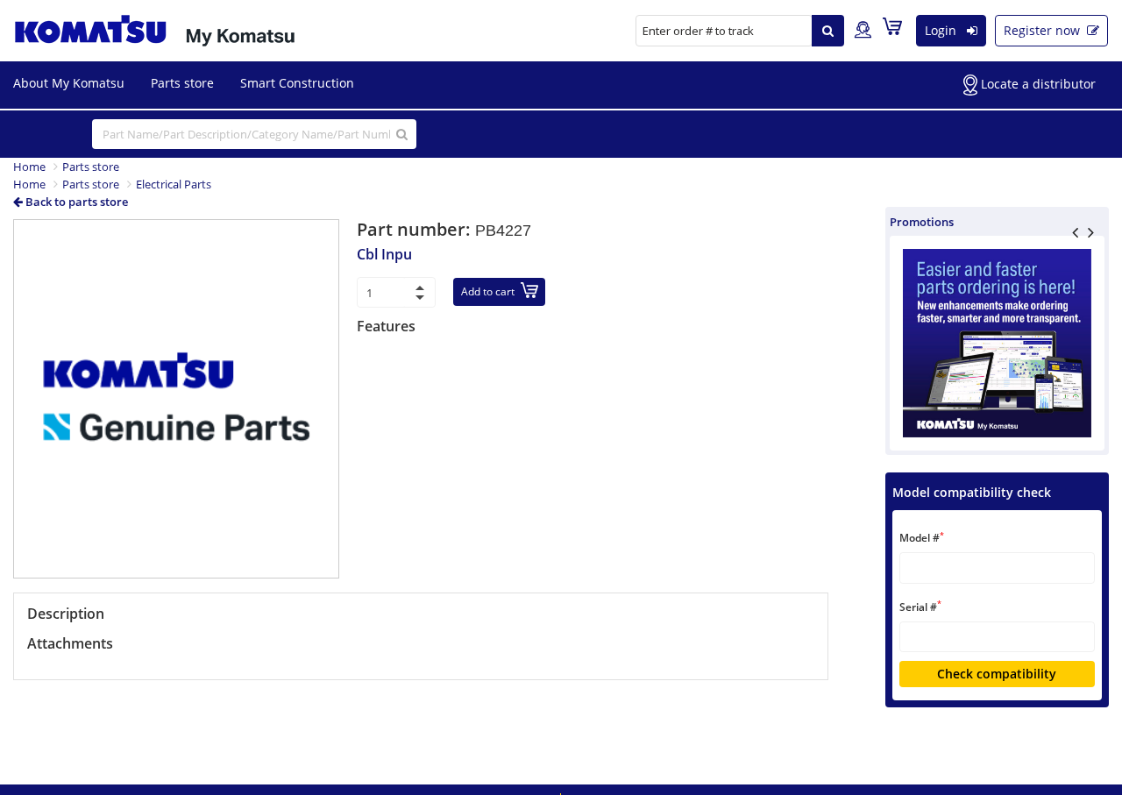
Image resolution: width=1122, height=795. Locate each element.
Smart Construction (297, 83)
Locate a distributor (1036, 83)
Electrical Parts (173, 184)
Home (29, 166)
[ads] (997, 343)
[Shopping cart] (896, 30)
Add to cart (488, 291)
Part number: (416, 229)
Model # (921, 537)
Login (942, 30)
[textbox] (997, 567)
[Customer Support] (863, 30)
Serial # (920, 606)
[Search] (828, 30)
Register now (1043, 30)
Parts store (182, 83)
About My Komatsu (68, 83)
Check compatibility (996, 673)
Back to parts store (75, 201)
